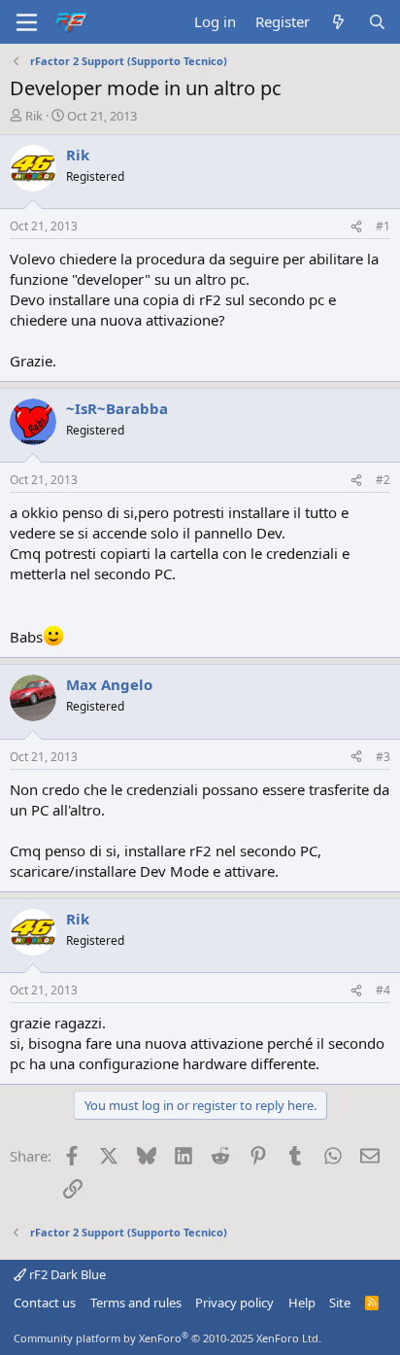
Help (302, 1302)
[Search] (377, 22)
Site (339, 1302)
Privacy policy (234, 1302)
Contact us (45, 1302)
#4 (383, 990)
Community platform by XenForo (167, 1338)
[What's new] (338, 22)
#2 (383, 479)
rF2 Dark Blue (66, 1274)
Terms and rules (136, 1302)
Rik (34, 115)
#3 (383, 756)
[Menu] (27, 22)
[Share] (356, 227)
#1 (383, 226)
